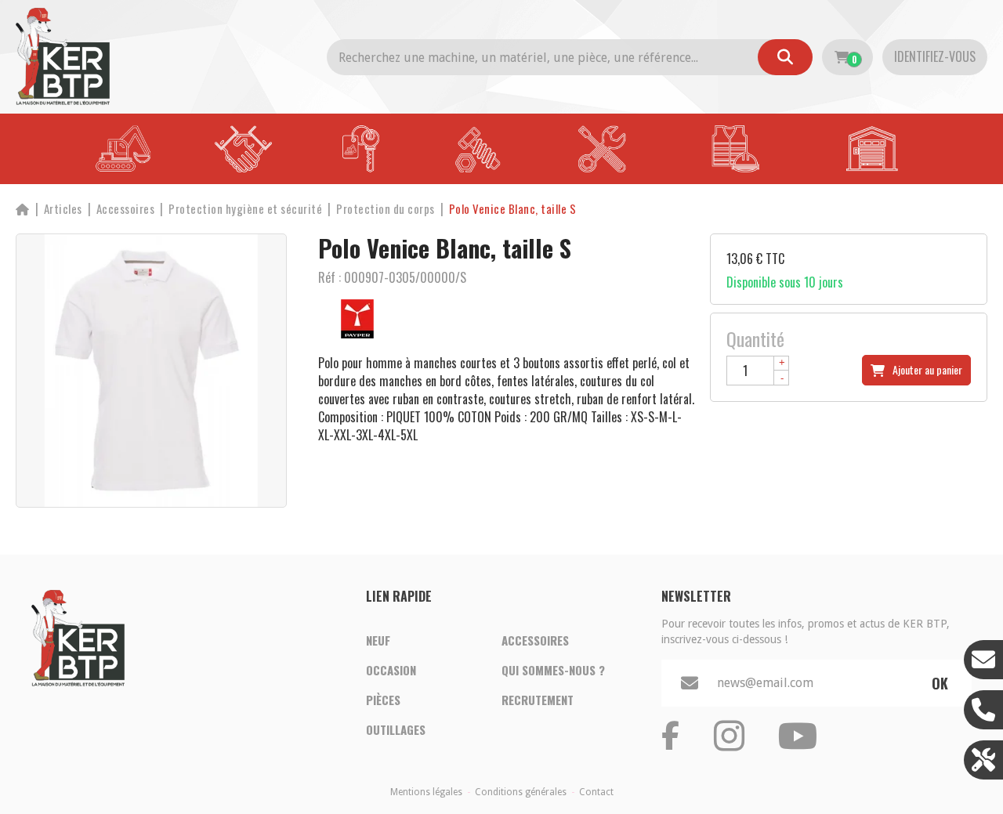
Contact (596, 792)
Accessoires (535, 640)
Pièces (383, 699)
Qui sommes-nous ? (553, 669)
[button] (513, 209)
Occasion (391, 669)
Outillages (395, 729)
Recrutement (538, 699)
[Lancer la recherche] (785, 57)
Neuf (378, 640)
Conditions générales (521, 792)
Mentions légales (426, 792)
